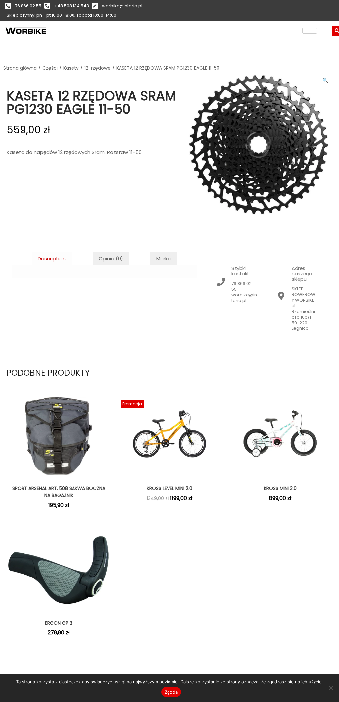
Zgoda (171, 692)
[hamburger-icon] (309, 31)
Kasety (71, 68)
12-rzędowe (97, 68)
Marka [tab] (163, 258)
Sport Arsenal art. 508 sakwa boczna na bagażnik (58, 492)
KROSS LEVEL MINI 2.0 (169, 488)
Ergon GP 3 (58, 623)
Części (50, 68)
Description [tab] (52, 258)
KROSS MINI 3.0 (280, 488)
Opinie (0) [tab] (111, 258)
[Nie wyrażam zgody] (330, 687)
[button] (325, 79)
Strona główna (20, 68)
